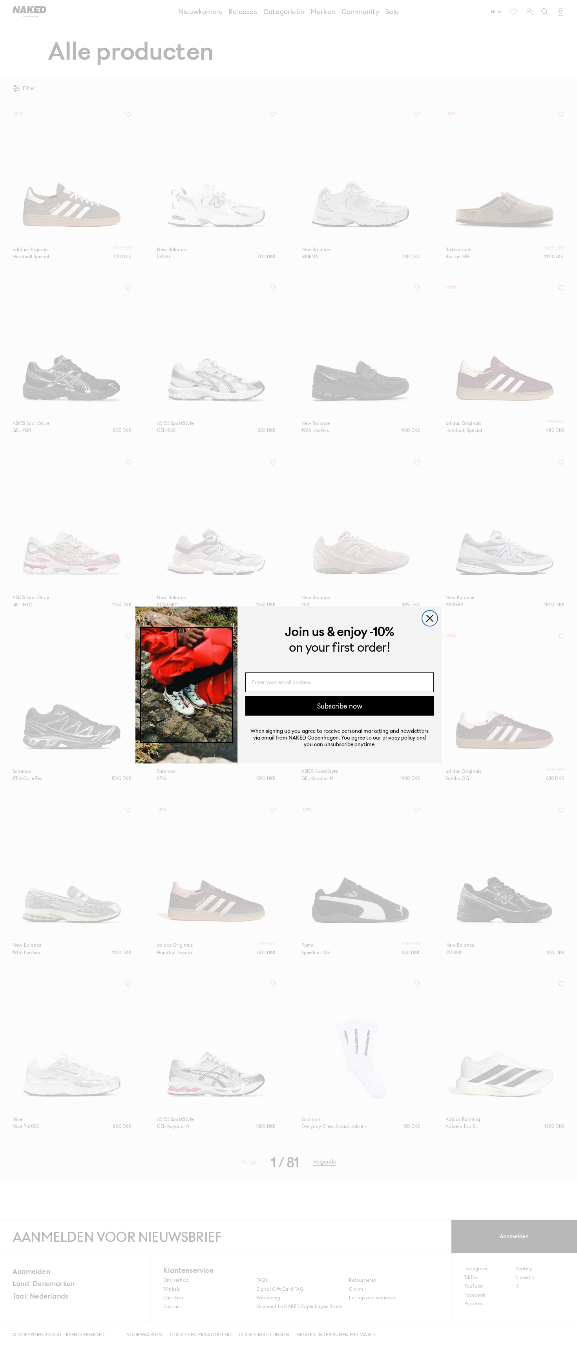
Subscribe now (339, 705)
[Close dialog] (430, 618)
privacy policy (398, 737)
